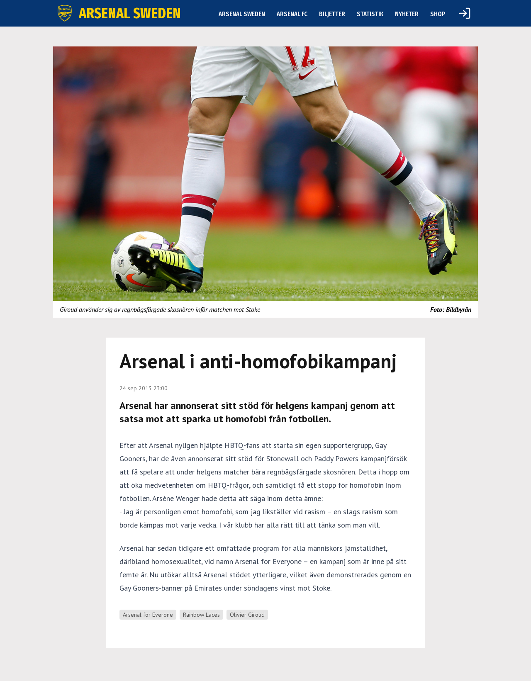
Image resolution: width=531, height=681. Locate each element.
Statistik (370, 14)
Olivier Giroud (247, 614)
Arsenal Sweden (242, 14)
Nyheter (407, 14)
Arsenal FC (292, 14)
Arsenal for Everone (148, 614)
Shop (438, 14)
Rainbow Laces (201, 614)
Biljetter (332, 14)
